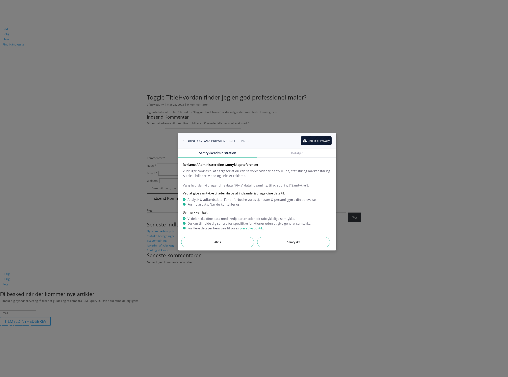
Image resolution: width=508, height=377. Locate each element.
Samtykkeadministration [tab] (217, 153)
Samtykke (293, 242)
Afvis (217, 242)
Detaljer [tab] (297, 153)
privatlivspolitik (251, 228)
